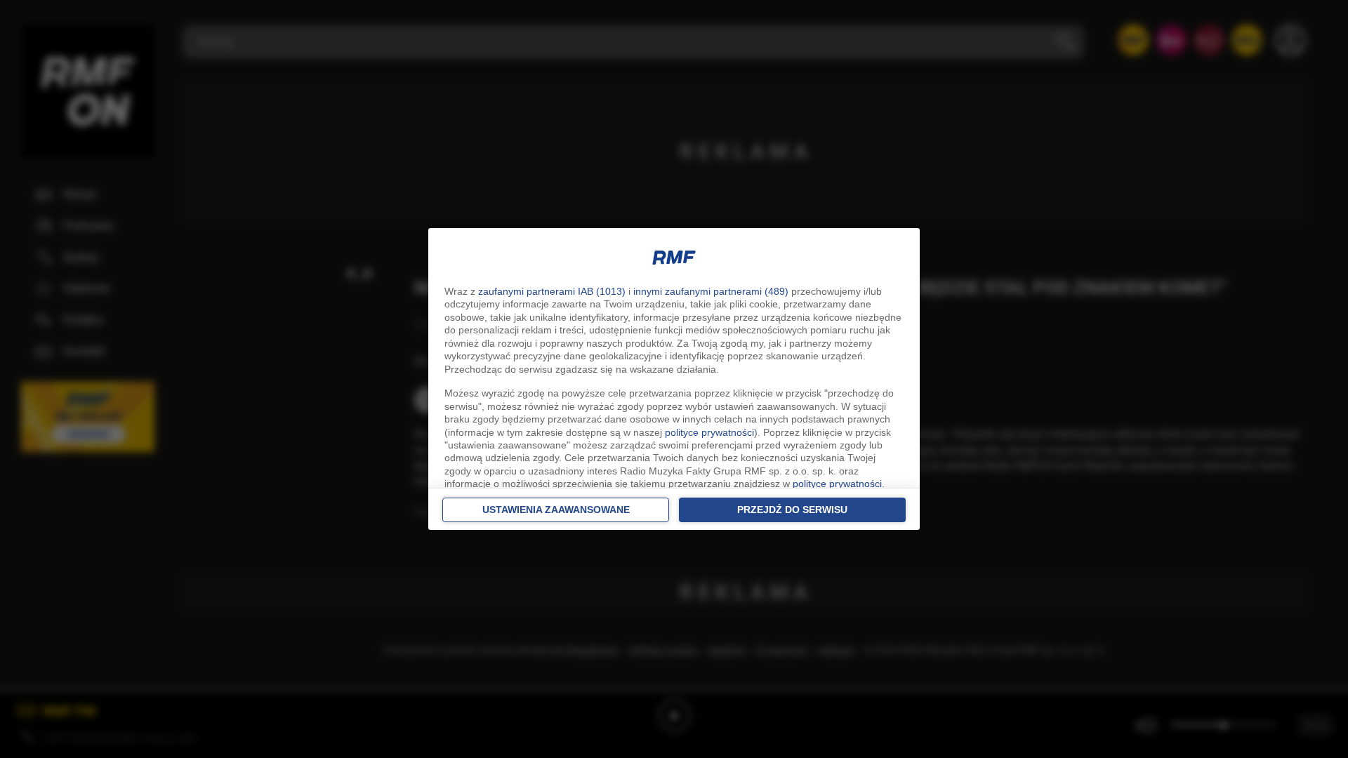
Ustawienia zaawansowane (556, 509)
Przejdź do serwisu (792, 509)
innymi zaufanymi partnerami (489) (710, 291)
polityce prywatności (709, 432)
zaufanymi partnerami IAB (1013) (552, 291)
